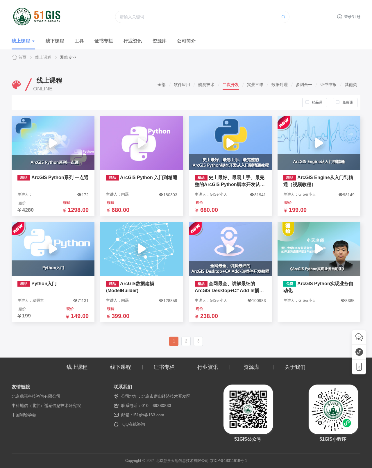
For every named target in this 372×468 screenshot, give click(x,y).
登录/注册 (352, 17)
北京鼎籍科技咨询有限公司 (36, 396)
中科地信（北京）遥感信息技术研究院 (46, 405)
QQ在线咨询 (133, 424)
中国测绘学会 (24, 414)
